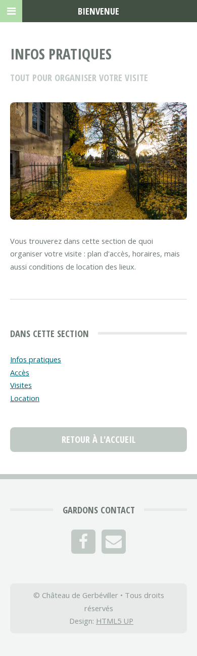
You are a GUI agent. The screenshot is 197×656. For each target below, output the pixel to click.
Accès (19, 372)
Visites (21, 385)
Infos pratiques (35, 359)
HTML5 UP (114, 621)
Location (24, 398)
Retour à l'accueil (99, 439)
